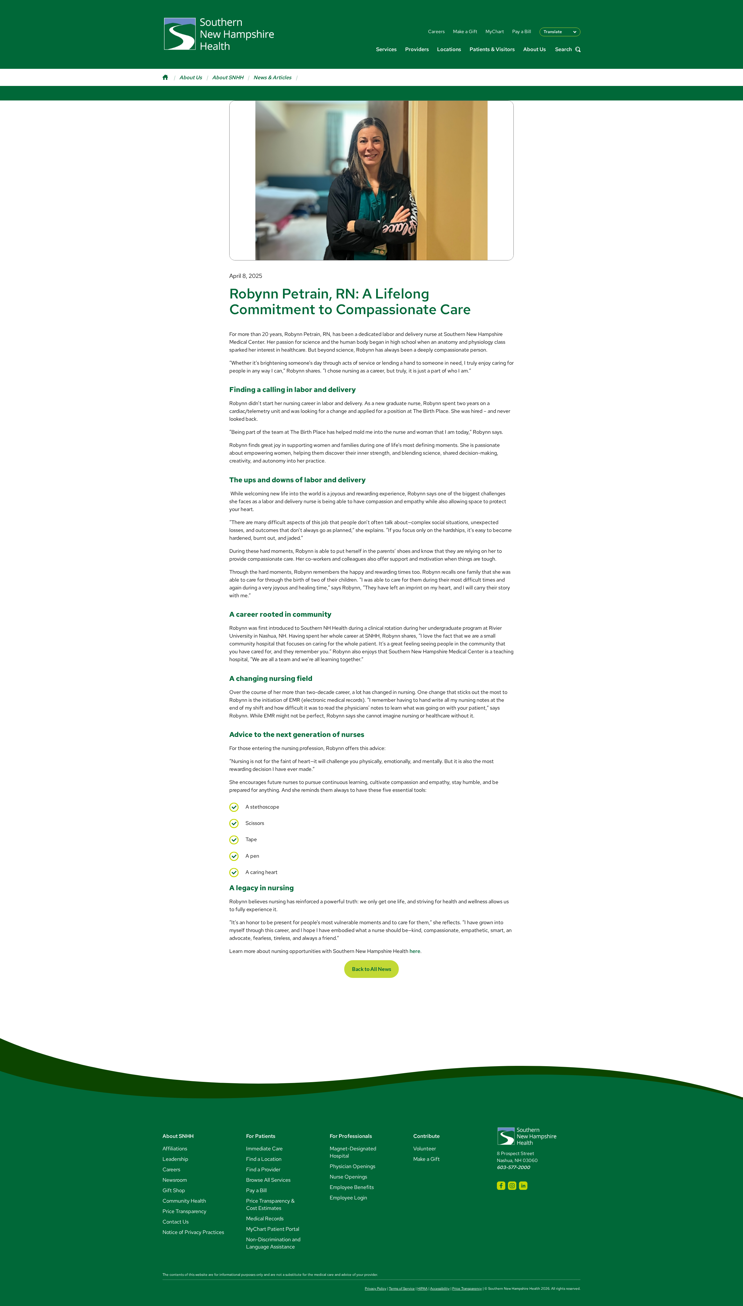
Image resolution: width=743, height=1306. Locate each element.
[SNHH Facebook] (501, 1185)
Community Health (184, 1200)
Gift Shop (174, 1190)
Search (563, 49)
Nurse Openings (348, 1176)
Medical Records (265, 1218)
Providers (417, 49)
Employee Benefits (352, 1187)
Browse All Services (268, 1180)
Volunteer (424, 1148)
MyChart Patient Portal (272, 1229)
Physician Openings (352, 1166)
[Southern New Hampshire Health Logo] (527, 1143)
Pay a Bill (256, 1190)
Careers (171, 1169)
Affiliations (175, 1148)
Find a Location (264, 1159)
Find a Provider (263, 1169)
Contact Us (176, 1221)
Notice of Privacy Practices (193, 1232)
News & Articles (272, 77)
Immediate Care (264, 1148)
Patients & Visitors (492, 49)
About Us (534, 49)
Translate (553, 31)
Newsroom (175, 1180)
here (414, 951)
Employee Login (348, 1197)
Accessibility (440, 1288)
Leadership (175, 1159)
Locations (449, 49)
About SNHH (227, 77)
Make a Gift (426, 1159)
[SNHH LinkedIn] (523, 1185)
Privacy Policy (375, 1288)
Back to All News (371, 969)
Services (386, 49)
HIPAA (422, 1288)
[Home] (171, 77)
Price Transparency (184, 1211)
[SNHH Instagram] (512, 1185)
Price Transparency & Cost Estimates (270, 1204)
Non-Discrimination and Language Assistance (273, 1243)
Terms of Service (402, 1288)
